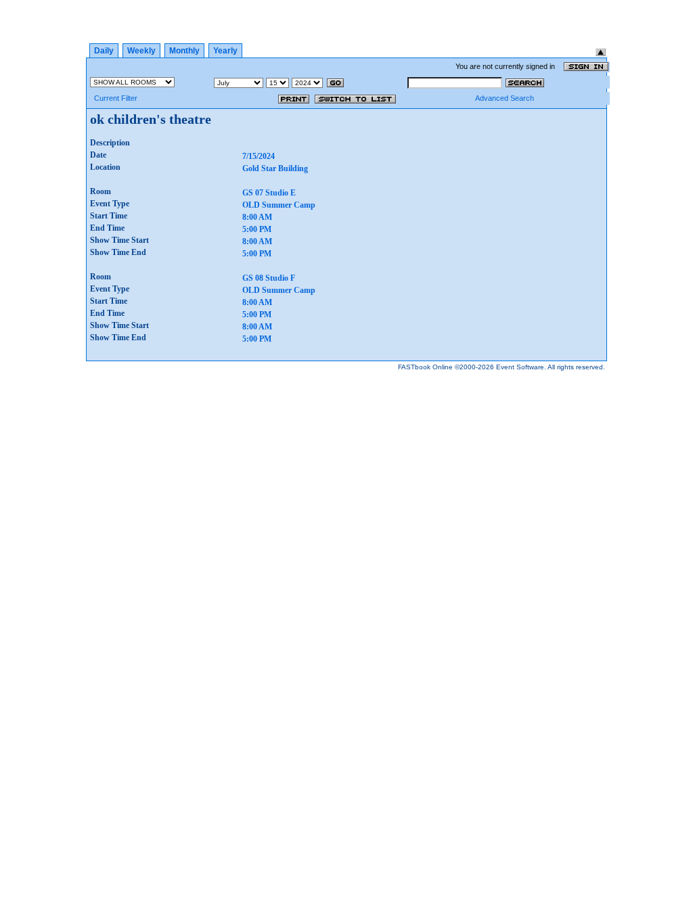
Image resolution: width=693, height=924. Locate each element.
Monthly (184, 50)
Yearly (225, 50)
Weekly (141, 50)
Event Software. (521, 367)
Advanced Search (504, 98)
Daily (104, 50)
